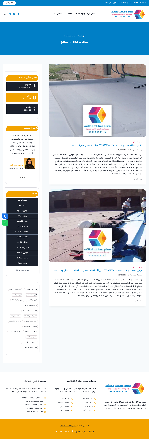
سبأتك (72, 432)
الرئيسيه (91, 14)
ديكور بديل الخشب (14, 331)
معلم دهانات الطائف (68, 426)
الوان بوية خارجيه (32, 300)
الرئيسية (81, 36)
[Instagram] (14, 14)
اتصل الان (9, 3)
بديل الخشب (22, 221)
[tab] (24, 177)
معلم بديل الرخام (32, 337)
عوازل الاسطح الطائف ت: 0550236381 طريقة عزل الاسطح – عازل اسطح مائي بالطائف (98, 271)
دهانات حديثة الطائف (15, 321)
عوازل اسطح (22, 253)
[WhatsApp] (23, 14)
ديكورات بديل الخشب (30, 331)
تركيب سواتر (22, 263)
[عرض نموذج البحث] (5, 14)
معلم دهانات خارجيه (31, 347)
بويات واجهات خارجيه (31, 305)
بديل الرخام (22, 200)
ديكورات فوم (22, 211)
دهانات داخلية (22, 237)
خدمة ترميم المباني (31, 321)
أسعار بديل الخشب (31, 289)
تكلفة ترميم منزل (15, 316)
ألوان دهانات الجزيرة (15, 289)
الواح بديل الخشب (31, 295)
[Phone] (19, 14)
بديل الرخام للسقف (17, 300)
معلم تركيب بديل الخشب (29, 342)
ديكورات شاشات (22, 232)
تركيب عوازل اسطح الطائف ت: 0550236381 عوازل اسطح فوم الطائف (107, 145)
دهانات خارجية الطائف (30, 326)
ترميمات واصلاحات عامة (30, 310)
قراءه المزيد (137, 179)
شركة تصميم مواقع (85, 432)
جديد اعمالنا (80, 14)
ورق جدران (22, 216)
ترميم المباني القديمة (30, 316)
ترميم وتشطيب (22, 248)
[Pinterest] (10, 14)
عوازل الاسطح (137, 142)
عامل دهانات (132, 150)
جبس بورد (22, 206)
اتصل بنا (58, 14)
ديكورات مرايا (22, 227)
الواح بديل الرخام (17, 295)
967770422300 (61, 432)
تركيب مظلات (22, 258)
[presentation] (97, 100)
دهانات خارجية (22, 242)
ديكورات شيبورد (64, 403)
